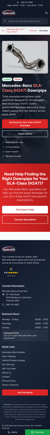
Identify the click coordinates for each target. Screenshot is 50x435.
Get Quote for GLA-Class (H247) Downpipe (25, 124)
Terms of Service (10, 385)
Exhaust (33, 30)
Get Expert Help (25, 209)
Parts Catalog (9, 356)
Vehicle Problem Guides (13, 360)
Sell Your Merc (9, 368)
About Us (6, 372)
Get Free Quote (25, 392)
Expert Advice (25, 133)
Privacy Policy (9, 380)
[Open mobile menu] (46, 12)
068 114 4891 (27, 2)
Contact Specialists (25, 219)
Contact (6, 376)
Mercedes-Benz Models (13, 352)
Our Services (8, 364)
